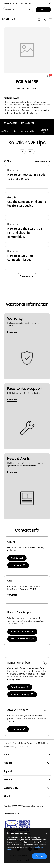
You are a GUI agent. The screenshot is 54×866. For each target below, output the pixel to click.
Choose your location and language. (17, 3)
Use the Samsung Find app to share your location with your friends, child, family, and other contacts (27, 112)
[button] (27, 177)
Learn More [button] (16, 729)
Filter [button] (9, 161)
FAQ (30, 152)
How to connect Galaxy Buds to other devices (25, 102)
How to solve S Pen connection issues (22, 107)
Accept (39, 856)
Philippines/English (11, 813)
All (22, 152)
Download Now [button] (18, 687)
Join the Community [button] (20, 694)
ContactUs (44, 131)
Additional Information (24, 131)
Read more (12, 332)
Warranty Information (27, 88)
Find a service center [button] (20, 631)
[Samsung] (8, 19)
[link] (48, 76)
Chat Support (17, 558)
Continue (43, 9)
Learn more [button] (16, 565)
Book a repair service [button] (20, 638)
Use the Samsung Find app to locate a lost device (27, 104)
